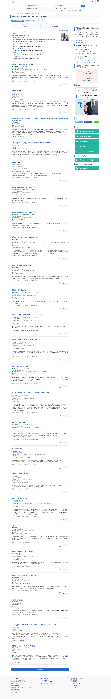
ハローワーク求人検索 (17, 680)
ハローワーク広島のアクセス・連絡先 (86, 53)
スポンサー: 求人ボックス (18, 136)
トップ (13, 13)
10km (33, 20)
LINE (96, 121)
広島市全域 (27, 20)
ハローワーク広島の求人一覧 (83, 52)
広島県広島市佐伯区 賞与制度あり (33, 13)
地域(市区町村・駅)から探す (18, 682)
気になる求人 (44, 680)
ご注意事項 (74, 682)
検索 (83, 6)
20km (38, 20)
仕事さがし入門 (15, 691)
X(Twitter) (79, 121)
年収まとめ (14, 692)
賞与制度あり (20, 13)
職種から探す (14, 683)
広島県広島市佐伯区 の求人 (83, 40)
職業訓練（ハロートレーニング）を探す (22, 687)
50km (42, 20)
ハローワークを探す (46, 683)
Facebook (88, 121)
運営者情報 (74, 680)
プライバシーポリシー (77, 683)
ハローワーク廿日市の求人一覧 (84, 60)
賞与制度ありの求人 (81, 42)
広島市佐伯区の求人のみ (17, 20)
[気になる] (92, 1)
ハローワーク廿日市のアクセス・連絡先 (86, 62)
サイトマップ (75, 687)
